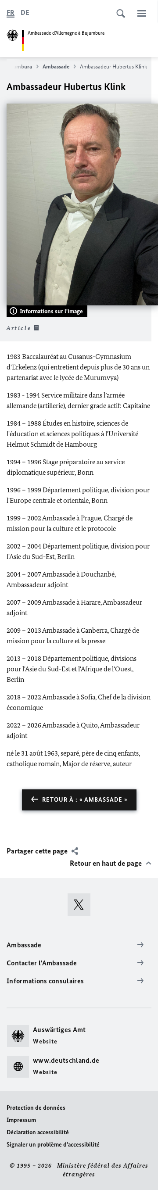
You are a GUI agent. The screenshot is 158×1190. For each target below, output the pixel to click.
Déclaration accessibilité (38, 1132)
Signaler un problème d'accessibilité (53, 1144)
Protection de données (36, 1107)
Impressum (21, 1120)
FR (10, 12)
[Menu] (141, 13)
